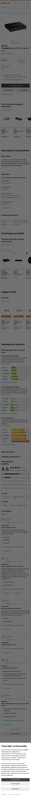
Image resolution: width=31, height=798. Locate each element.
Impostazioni (15, 789)
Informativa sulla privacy (15, 794)
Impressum (4, 794)
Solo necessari (15, 783)
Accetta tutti (15, 780)
